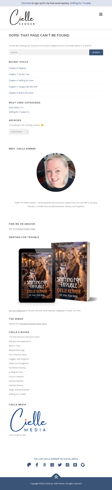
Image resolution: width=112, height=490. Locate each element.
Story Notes (14, 107)
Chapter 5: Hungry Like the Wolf (23, 86)
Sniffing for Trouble (17, 112)
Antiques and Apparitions (20, 341)
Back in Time (14, 345)
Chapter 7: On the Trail (19, 74)
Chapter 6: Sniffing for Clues (21, 80)
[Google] (83, 465)
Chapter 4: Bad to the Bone (21, 93)
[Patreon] (29, 465)
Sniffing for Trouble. (80, 3)
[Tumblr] (75, 465)
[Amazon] (44, 465)
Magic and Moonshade (19, 389)
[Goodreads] (52, 465)
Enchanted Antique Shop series (33, 323)
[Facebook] (37, 465)
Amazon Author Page (25, 229)
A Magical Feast (16, 372)
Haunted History (16, 385)
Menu (100, 14)
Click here (26, 3)
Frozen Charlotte (16, 376)
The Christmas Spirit (18, 354)
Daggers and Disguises (19, 359)
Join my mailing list (17, 310)
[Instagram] (67, 465)
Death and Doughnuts (19, 363)
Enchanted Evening (17, 367)
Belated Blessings (17, 350)
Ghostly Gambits (16, 381)
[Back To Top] (56, 477)
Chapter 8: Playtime (17, 68)
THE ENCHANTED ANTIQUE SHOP (24, 337)
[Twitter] (60, 465)
